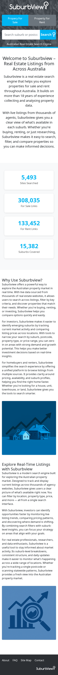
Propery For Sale (15, 20)
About (5, 660)
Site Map (26, 660)
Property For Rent (42, 20)
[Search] (48, 35)
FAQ (15, 660)
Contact (39, 660)
